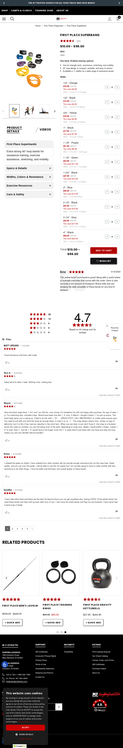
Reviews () (70, 41)
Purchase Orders (99, 668)
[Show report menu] (116, 361)
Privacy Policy (41, 660)
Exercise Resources (19, 185)
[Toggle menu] (4, 19)
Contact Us (39, 677)
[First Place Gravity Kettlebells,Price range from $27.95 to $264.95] (101, 574)
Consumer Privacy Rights (45, 656)
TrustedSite (68, 651)
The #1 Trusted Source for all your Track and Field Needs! (61, 3)
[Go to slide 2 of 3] (61, 632)
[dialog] (25, 716)
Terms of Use (40, 664)
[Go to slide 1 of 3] (57, 632)
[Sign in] (109, 19)
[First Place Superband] (115, 339)
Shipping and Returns (44, 672)
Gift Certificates (41, 651)
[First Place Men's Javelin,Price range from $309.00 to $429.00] (20, 574)
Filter (8, 339)
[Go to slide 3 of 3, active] (65, 632)
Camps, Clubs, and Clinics (103, 660)
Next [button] (119, 3)
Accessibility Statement (44, 668)
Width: (64, 76)
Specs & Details (17, 168)
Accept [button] (25, 727)
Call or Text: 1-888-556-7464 (18, 674)
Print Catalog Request (101, 651)
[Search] (12, 19)
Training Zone (44, 10)
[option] (115, 341)
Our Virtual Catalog (100, 656)
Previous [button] (3, 3)
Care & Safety (15, 194)
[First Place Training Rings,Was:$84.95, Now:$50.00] (61, 574)
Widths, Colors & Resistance (25, 176)
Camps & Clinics (21, 10)
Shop (5, 10)
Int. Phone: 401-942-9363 (17, 678)
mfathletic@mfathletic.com (16, 681)
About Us (62, 10)
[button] (106, 706)
